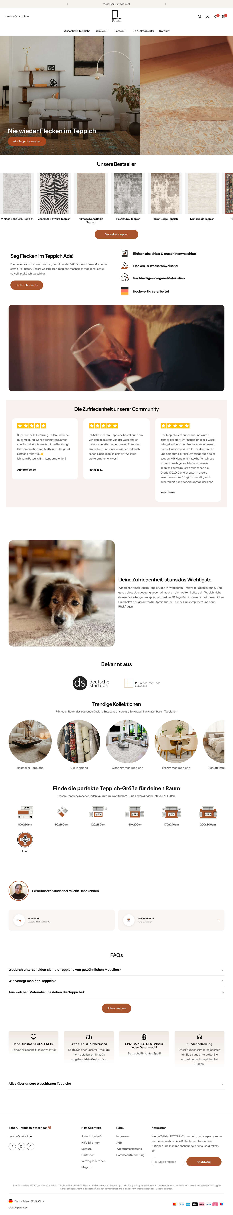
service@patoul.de (20, 1136)
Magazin (86, 1167)
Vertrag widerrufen (93, 1161)
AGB (119, 1142)
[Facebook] (12, 1146)
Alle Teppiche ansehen (27, 141)
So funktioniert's (27, 285)
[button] (67, 4)
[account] (208, 16)
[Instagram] (21, 1146)
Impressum (123, 1136)
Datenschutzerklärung (130, 1155)
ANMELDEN (204, 1161)
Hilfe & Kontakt (90, 1142)
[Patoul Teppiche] (116, 16)
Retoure (86, 1148)
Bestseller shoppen (116, 234)
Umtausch (87, 1155)
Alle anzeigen (116, 1008)
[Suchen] (200, 16)
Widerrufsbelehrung (129, 1148)
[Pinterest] (30, 1146)
